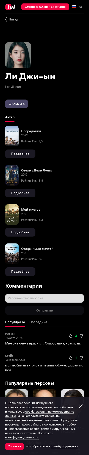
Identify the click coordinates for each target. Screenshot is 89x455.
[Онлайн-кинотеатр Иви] (11, 7)
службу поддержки (64, 446)
